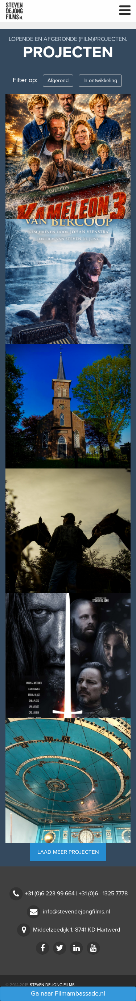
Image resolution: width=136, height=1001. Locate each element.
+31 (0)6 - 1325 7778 (103, 893)
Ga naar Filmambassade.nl (68, 993)
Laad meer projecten (68, 852)
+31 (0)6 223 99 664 (50, 893)
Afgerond (58, 80)
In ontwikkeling (100, 80)
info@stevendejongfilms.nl (76, 911)
